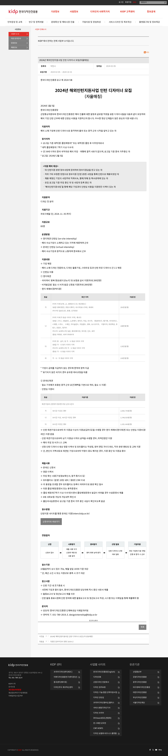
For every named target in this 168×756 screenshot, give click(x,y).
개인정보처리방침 (15, 690)
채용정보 (14, 48)
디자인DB (97, 677)
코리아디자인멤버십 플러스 (103, 703)
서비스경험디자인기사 (101, 708)
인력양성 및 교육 (14, 22)
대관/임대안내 (16, 39)
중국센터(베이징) (60, 682)
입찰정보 (14, 43)
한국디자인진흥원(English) (104, 672)
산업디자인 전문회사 (101, 682)
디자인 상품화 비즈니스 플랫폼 (105, 733)
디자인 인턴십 (98, 698)
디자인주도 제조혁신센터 (63, 687)
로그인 (121, 2)
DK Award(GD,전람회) (102, 718)
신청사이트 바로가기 (51, 521)
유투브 (157, 750)
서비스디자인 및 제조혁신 (120, 22)
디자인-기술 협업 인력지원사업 (105, 692)
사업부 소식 (15, 34)
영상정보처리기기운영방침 (18, 693)
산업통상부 (137, 672)
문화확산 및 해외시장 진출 (62, 22)
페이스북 (149, 750)
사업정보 (74, 11)
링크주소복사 (93, 621)
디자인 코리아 (98, 713)
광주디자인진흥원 (140, 682)
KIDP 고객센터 (127, 11)
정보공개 (151, 11)
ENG (134, 2)
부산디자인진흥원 (140, 698)
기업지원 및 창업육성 (91, 22)
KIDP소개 (12, 684)
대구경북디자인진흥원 (141, 687)
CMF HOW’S (98, 728)
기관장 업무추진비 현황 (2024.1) (62, 641)
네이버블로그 (160, 750)
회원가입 (128, 2)
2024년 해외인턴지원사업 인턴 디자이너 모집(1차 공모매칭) (71, 636)
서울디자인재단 (139, 703)
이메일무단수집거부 (16, 696)
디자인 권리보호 (99, 687)
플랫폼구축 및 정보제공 (149, 22)
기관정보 (55, 11)
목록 (142, 627)
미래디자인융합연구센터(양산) (65, 677)
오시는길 (12, 687)
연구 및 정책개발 (36, 22)
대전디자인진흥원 (140, 692)
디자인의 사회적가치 (100, 11)
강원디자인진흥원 (140, 677)
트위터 (153, 750)
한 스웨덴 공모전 (99, 723)
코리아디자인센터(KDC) (63, 672)
